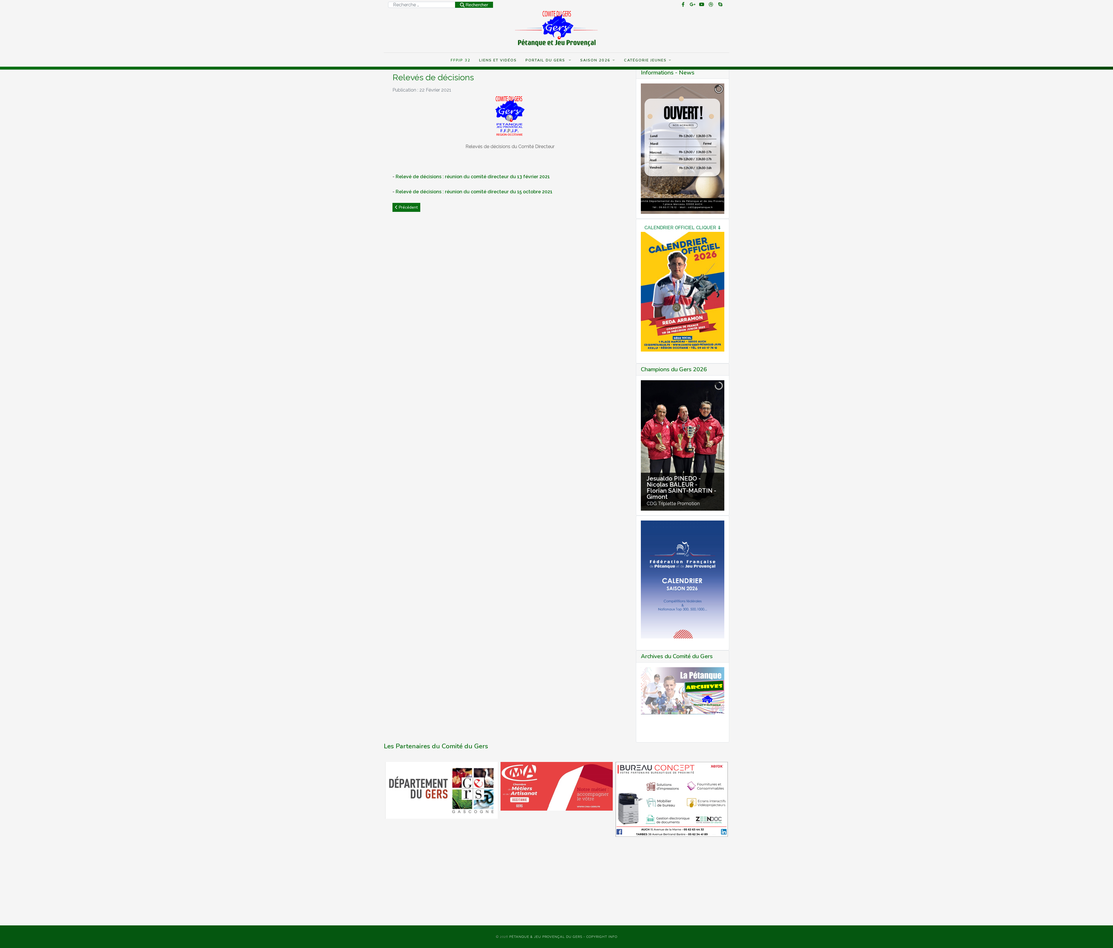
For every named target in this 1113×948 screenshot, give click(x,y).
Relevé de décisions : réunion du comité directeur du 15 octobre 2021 (474, 191)
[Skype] (720, 4)
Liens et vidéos (498, 60)
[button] (1100, 935)
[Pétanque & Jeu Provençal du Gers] (556, 28)
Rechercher (476, 5)
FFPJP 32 (460, 60)
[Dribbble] (711, 4)
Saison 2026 (595, 60)
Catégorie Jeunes (645, 60)
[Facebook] (683, 4)
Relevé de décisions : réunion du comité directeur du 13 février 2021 (473, 176)
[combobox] (421, 5)
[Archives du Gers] (682, 690)
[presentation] (390, 844)
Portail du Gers (546, 60)
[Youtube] (701, 4)
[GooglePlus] (692, 4)
